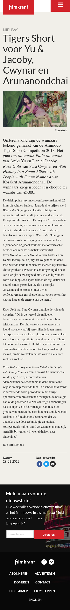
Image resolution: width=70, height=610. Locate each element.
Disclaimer (18, 591)
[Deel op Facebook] (39, 464)
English (35, 599)
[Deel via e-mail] (53, 464)
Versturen (49, 534)
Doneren (21, 582)
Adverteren (45, 573)
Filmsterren (44, 591)
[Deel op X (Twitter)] (46, 464)
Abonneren (18, 573)
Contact (42, 582)
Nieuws (10, 30)
